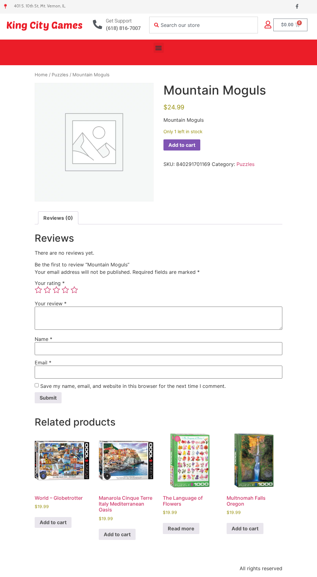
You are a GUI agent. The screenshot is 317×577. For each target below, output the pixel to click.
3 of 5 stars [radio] (56, 290)
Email (43, 362)
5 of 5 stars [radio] (74, 290)
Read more (181, 528)
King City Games (44, 25)
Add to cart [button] (53, 522)
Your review (51, 303)
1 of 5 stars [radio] (38, 290)
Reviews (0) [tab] (58, 218)
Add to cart (181, 145)
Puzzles (60, 75)
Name (43, 339)
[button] (159, 48)
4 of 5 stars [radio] (65, 290)
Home (41, 75)
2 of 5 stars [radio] (47, 290)
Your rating (50, 283)
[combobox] (203, 25)
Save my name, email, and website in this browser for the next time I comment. (133, 386)
